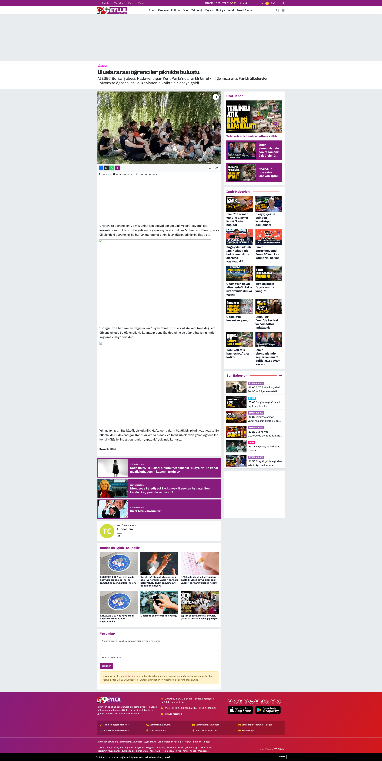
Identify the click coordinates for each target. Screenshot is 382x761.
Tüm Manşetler (157, 730)
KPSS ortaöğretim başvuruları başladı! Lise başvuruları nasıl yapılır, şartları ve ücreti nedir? (199, 580)
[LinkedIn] (251, 701)
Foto (130, 3)
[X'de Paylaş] (106, 168)
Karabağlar (128, 751)
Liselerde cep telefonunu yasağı (158, 615)
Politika (176, 10)
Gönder (106, 665)
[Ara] (278, 10)
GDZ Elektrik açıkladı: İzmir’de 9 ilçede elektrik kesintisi (264, 389)
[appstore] (240, 710)
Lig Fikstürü (150, 741)
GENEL (252, 398)
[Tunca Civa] (107, 530)
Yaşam (209, 10)
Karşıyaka (155, 751)
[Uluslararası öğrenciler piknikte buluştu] (159, 128)
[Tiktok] (262, 701)
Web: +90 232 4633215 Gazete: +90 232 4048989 (190, 708)
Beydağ (161, 747)
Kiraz (178, 751)
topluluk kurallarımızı (130, 676)
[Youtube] (256, 701)
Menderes (203, 751)
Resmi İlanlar (245, 10)
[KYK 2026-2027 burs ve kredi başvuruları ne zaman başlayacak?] (119, 602)
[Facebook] (230, 701)
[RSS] (278, 701)
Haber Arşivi (248, 730)
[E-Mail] (119, 535)
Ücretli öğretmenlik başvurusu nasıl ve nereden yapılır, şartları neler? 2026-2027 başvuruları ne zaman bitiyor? (159, 581)
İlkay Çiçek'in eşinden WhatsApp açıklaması (265, 463)
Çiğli (195, 747)
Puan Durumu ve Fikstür (115, 730)
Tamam (281, 757)
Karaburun (142, 751)
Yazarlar (118, 3)
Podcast (207, 741)
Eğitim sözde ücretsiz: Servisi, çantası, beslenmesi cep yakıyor (199, 617)
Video (141, 3)
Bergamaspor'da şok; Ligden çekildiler (264, 404)
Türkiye (220, 10)
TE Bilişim (279, 749)
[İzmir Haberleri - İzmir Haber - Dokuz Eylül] (112, 10)
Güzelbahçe (114, 751)
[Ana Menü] (283, 10)
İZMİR (100, 747)
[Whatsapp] (273, 701)
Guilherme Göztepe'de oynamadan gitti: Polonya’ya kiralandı (265, 434)
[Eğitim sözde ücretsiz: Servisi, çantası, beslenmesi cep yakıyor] (200, 602)
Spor (186, 10)
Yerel (231, 10)
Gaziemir (102, 751)
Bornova (171, 747)
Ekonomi (163, 10)
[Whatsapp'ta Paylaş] (111, 168)
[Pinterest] (240, 701)
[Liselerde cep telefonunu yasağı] (159, 602)
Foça (209, 747)
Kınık (185, 751)
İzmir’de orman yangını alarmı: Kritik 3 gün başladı (264, 419)
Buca (180, 747)
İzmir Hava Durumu (160, 724)
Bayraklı (139, 747)
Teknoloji (196, 10)
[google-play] (268, 710)
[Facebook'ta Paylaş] (101, 168)
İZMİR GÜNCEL (256, 383)
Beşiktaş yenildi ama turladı (264, 448)
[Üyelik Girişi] (282, 3)
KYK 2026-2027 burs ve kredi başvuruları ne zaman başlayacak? (117, 618)
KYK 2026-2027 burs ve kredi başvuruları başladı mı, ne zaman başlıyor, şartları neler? (118, 580)
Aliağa (109, 747)
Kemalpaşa (168, 751)
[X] (235, 701)
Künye (188, 741)
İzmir (152, 10)
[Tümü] (280, 375)
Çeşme (188, 747)
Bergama (150, 747)
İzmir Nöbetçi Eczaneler (116, 724)
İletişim (197, 741)
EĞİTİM (102, 65)
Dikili (202, 747)
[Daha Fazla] (117, 168)
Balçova (118, 747)
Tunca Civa (106, 174)
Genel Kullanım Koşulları (170, 741)
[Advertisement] (191, 38)
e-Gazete (104, 3)
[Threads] (267, 701)
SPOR (251, 442)
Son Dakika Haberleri (206, 730)
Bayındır (128, 747)
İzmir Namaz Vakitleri (207, 724)
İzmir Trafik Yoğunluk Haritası (257, 724)
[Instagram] (246, 701)
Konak (193, 751)
